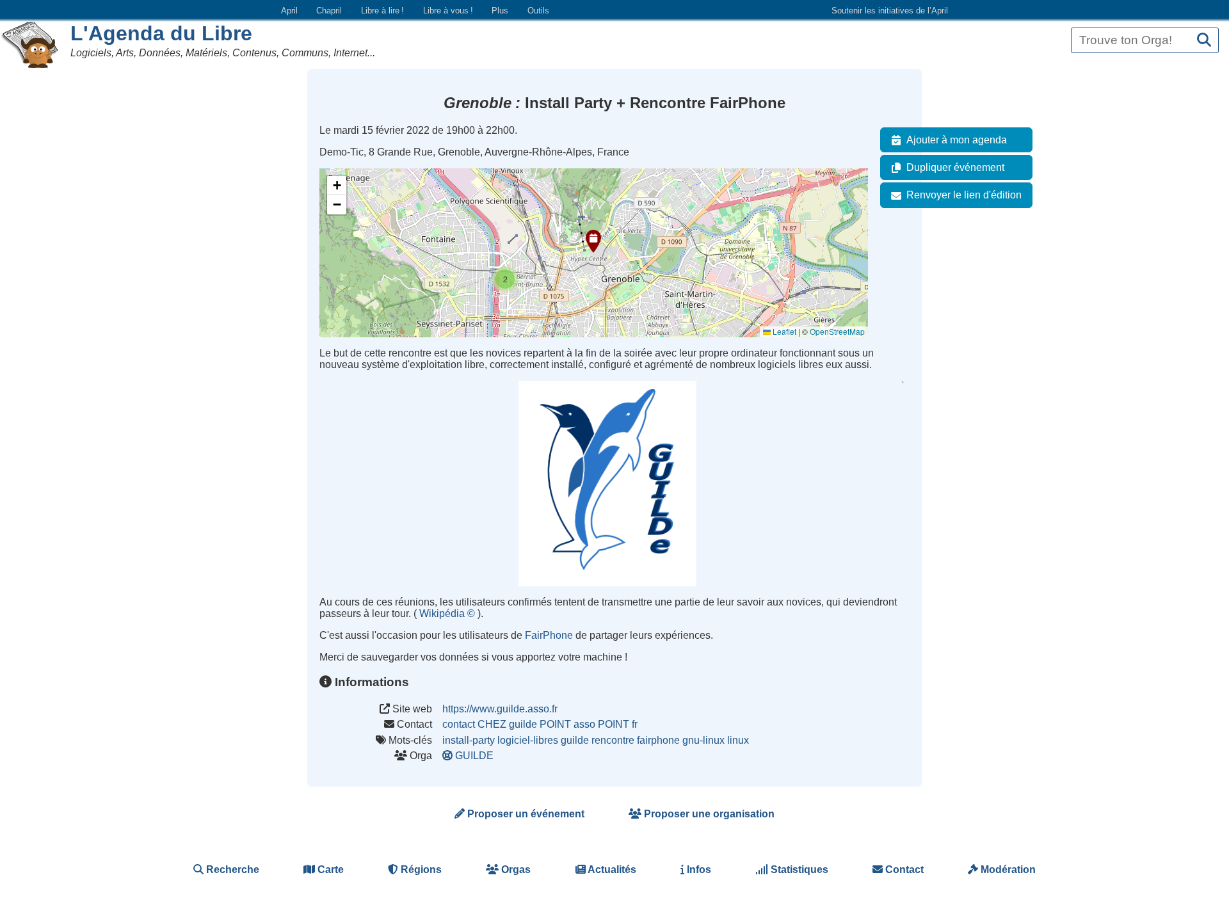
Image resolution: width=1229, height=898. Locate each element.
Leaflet (783, 331)
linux (738, 740)
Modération (1007, 869)
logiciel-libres (527, 740)
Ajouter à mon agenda (956, 139)
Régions (420, 869)
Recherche (231, 869)
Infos (697, 869)
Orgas (515, 869)
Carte (329, 869)
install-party (468, 740)
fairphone (658, 740)
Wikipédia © (448, 613)
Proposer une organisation (708, 813)
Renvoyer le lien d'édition (964, 194)
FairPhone (550, 635)
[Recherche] (1204, 40)
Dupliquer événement (955, 167)
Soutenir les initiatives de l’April (889, 10)
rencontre (612, 740)
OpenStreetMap (837, 331)
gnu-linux (703, 740)
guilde (575, 740)
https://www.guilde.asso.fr (500, 708)
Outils (538, 10)
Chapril (329, 10)
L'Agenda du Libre (161, 33)
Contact (903, 869)
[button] (593, 241)
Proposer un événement (524, 813)
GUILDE (474, 755)
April (289, 10)
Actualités (611, 869)
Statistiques (798, 869)
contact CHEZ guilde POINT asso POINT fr (540, 724)
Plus (500, 10)
